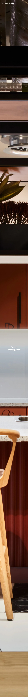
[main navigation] (25, 3)
